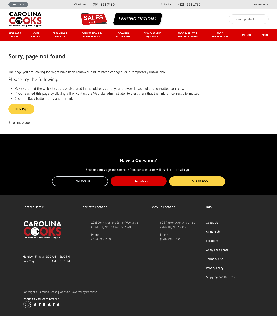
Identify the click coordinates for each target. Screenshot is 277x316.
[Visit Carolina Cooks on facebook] (32, 247)
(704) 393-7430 (94, 4)
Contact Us (18, 4)
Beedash (91, 292)
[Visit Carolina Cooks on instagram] (24, 247)
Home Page (21, 109)
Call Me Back (200, 181)
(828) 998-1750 (180, 4)
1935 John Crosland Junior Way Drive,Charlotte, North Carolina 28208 (115, 225)
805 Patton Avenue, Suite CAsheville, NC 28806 (177, 225)
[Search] (263, 19)
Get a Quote (141, 181)
